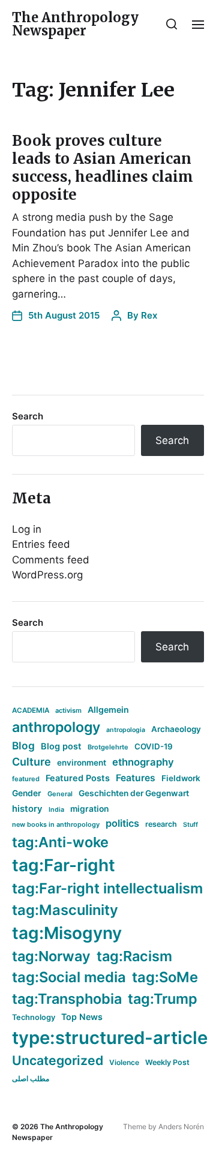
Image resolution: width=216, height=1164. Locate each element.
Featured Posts (78, 778)
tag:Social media (69, 977)
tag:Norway (51, 956)
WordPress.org (47, 575)
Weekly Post (167, 1062)
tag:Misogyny (67, 933)
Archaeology (176, 729)
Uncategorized (57, 1060)
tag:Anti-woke (60, 842)
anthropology (56, 727)
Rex (149, 315)
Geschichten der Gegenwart (134, 793)
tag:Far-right (63, 865)
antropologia (125, 730)
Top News (82, 1017)
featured (26, 779)
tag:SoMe (165, 977)
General (60, 794)
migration (89, 809)
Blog (23, 745)
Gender (26, 793)
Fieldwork (180, 778)
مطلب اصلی (30, 1078)
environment (81, 762)
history (27, 808)
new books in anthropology (56, 824)
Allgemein (108, 709)
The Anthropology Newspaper (75, 24)
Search (27, 416)
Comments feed (50, 560)
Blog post (61, 746)
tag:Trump (162, 998)
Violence (124, 1062)
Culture (31, 761)
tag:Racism (134, 956)
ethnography (143, 762)
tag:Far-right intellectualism (107, 888)
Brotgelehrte (108, 747)
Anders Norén (181, 1126)
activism (68, 710)
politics (122, 823)
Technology (33, 1017)
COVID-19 (153, 746)
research (161, 824)
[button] (172, 24)
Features (135, 778)
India (56, 810)
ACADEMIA (30, 710)
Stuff (190, 825)
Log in (26, 529)
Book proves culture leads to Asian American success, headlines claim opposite (102, 167)
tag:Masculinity (65, 910)
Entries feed (41, 544)
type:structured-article (110, 1037)
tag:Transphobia (67, 998)
